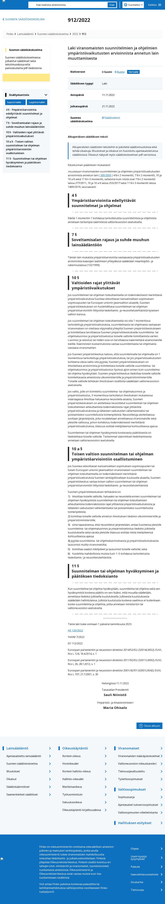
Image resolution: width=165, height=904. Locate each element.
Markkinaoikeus (72, 787)
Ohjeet (135, 848)
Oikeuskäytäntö (75, 748)
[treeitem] (26, 113)
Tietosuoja (137, 890)
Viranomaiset (128, 748)
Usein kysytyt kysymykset (139, 858)
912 (84, 34)
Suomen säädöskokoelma (25, 19)
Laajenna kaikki (37, 102)
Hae (112, 5)
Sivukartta (137, 882)
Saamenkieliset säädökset (22, 794)
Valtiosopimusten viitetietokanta (138, 812)
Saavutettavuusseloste (144, 874)
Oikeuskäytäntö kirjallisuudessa (81, 810)
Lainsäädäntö (25, 34)
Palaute (135, 866)
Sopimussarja (126, 797)
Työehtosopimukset (130, 779)
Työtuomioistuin (72, 794)
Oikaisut (11, 779)
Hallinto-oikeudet (72, 779)
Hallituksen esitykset (134, 823)
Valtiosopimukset (132, 789)
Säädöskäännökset (17, 787)
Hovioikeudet (70, 763)
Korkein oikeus (71, 756)
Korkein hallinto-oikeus (76, 771)
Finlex (9, 34)
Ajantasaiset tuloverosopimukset (138, 805)
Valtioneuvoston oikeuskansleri (137, 763)
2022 (75, 34)
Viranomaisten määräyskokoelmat (139, 756)
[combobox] (68, 5)
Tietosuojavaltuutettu (131, 771)
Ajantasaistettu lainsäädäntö (23, 756)
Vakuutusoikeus (72, 802)
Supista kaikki (14, 102)
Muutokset (13, 771)
